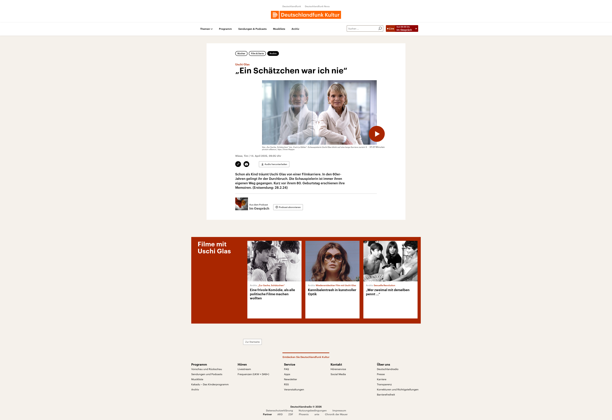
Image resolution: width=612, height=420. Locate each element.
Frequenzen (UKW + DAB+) (253, 374)
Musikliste (279, 29)
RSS (286, 384)
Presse (381, 374)
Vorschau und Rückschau (206, 369)
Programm (225, 29)
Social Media (338, 374)
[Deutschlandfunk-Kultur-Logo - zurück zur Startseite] (306, 15)
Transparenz (384, 384)
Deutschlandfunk (291, 6)
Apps (287, 374)
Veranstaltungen (294, 389)
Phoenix (304, 414)
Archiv (295, 29)
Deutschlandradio (387, 369)
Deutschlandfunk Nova (317, 6)
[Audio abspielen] (377, 134)
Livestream (244, 369)
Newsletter (290, 379)
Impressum (339, 410)
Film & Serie (257, 53)
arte (316, 414)
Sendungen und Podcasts (206, 374)
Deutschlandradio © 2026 (306, 406)
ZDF (290, 414)
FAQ (286, 369)
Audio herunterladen (276, 164)
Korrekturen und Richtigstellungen (398, 389)
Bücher (241, 53)
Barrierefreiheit (386, 394)
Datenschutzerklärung (279, 410)
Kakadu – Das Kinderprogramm (210, 384)
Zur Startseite (252, 341)
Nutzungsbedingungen (313, 410)
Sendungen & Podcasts (252, 29)
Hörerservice (338, 369)
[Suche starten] (380, 28)
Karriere (381, 379)
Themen (205, 29)
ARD (280, 414)
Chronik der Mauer (336, 414)
